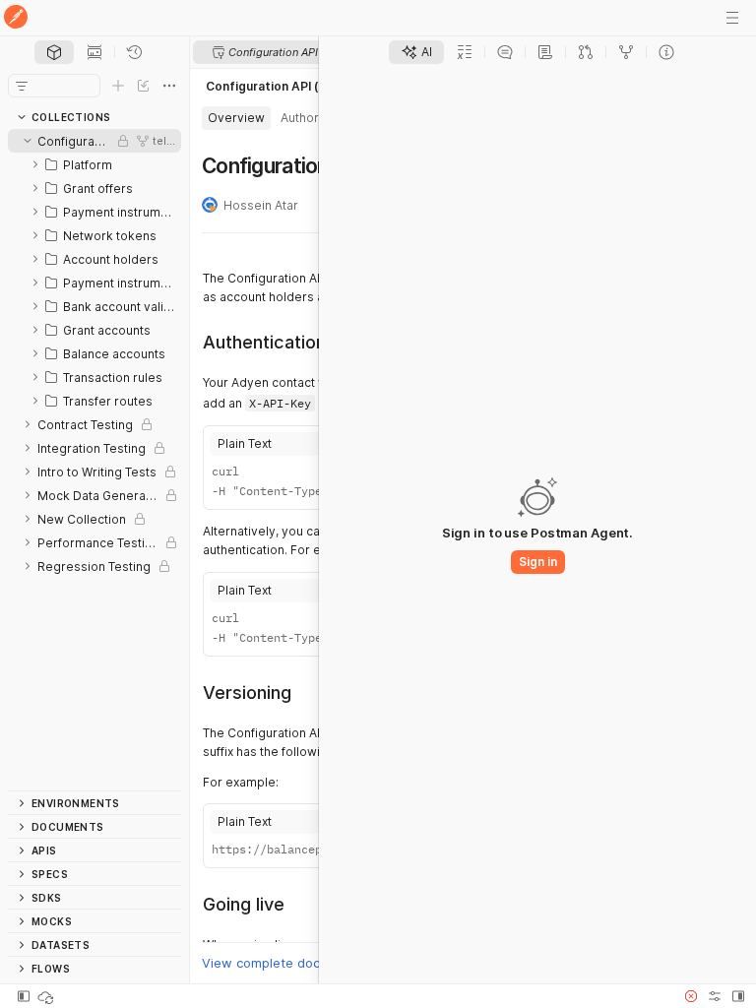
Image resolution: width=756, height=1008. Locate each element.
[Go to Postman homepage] (16, 18)
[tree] (94, 459)
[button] (691, 996)
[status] (47, 996)
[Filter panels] (21, 85)
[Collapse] (27, 141)
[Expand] (35, 164)
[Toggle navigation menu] (732, 18)
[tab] (54, 52)
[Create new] (118, 85)
